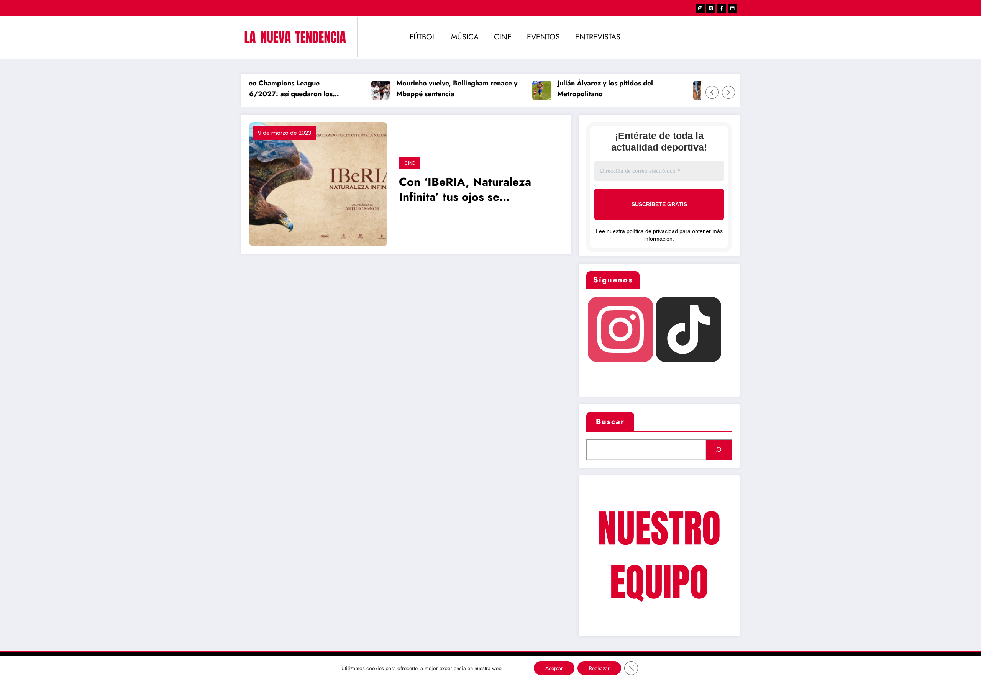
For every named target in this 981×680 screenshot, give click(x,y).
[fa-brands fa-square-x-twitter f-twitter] (710, 8)
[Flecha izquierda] (712, 92)
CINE (503, 37)
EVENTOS (543, 37)
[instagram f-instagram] (700, 8)
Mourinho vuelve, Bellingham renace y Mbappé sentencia (447, 88)
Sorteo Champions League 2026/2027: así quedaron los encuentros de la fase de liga (274, 89)
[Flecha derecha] (728, 92)
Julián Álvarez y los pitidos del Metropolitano (596, 88)
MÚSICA (465, 37)
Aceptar (554, 668)
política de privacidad (652, 231)
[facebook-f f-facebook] (721, 8)
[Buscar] (719, 450)
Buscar (610, 421)
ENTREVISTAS (597, 37)
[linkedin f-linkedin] (732, 8)
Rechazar (599, 668)
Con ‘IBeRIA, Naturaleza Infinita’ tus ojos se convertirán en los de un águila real (465, 190)
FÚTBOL (423, 37)
